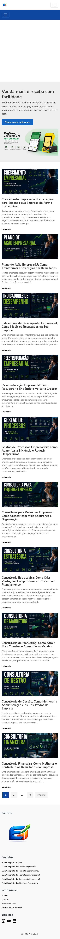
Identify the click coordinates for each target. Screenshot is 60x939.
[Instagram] (3, 921)
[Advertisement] (30, 51)
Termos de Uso (9, 903)
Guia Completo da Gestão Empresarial (19, 866)
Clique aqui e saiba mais (17, 122)
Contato (5, 899)
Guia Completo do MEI (12, 862)
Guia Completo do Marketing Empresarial (20, 870)
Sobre (4, 895)
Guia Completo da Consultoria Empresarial (21, 879)
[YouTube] (9, 921)
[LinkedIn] (14, 921)
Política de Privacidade (12, 907)
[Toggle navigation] (54, 5)
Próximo (41, 794)
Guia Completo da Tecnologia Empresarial (21, 874)
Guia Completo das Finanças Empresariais (20, 883)
